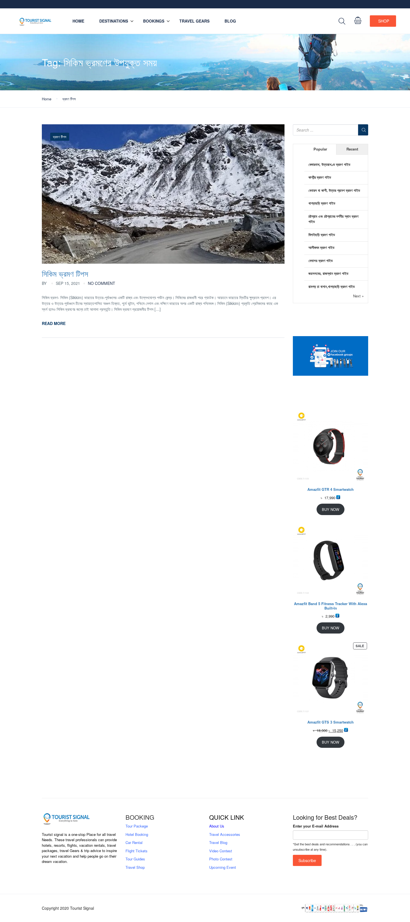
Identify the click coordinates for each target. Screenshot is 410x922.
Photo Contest (220, 859)
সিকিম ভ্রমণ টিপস (65, 273)
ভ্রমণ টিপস (69, 98)
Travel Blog (218, 842)
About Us (216, 826)
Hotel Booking (137, 834)
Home (78, 21)
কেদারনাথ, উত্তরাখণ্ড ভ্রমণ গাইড (329, 164)
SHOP (383, 21)
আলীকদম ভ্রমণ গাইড (321, 247)
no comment (101, 283)
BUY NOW (330, 509)
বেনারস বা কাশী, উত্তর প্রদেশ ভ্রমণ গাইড (334, 190)
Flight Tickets (137, 850)
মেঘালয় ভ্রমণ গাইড (320, 260)
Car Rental (134, 842)
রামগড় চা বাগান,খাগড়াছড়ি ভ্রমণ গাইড (331, 286)
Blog (230, 21)
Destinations (113, 21)
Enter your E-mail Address (316, 826)
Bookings (153, 21)
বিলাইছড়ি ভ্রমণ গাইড (321, 234)
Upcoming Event (222, 867)
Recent (352, 149)
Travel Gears (194, 21)
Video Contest (220, 850)
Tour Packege (137, 826)
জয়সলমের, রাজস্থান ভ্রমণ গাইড (328, 273)
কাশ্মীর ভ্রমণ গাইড (319, 177)
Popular (320, 149)
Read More (54, 323)
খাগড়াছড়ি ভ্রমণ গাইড (321, 203)
